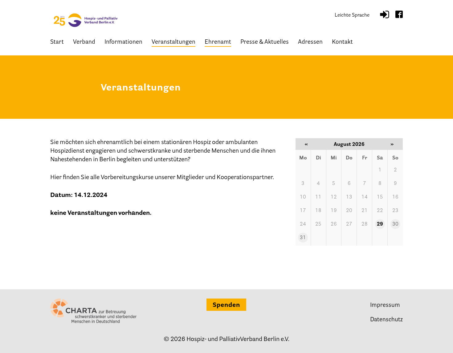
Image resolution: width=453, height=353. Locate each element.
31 (303, 237)
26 (334, 224)
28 (364, 224)
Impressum (385, 305)
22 (380, 210)
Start (57, 42)
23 (395, 210)
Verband (84, 42)
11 (318, 197)
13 (349, 197)
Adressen (310, 42)
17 (303, 210)
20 (349, 210)
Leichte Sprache (352, 15)
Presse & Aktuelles (264, 42)
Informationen (123, 42)
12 (334, 197)
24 (303, 224)
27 (349, 224)
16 (395, 197)
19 (334, 210)
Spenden (226, 305)
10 (303, 197)
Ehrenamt (218, 42)
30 (395, 224)
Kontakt (342, 42)
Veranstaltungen (173, 42)
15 (380, 197)
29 (380, 224)
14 (364, 197)
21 (364, 210)
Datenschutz (386, 320)
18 (318, 210)
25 (318, 224)
